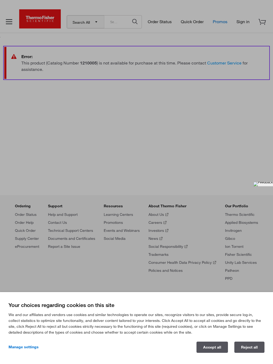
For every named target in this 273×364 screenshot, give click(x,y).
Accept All (212, 347)
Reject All (249, 347)
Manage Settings (24, 347)
